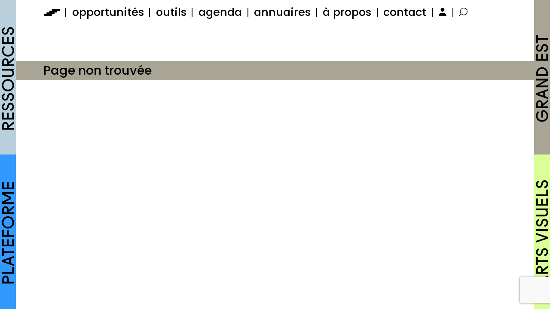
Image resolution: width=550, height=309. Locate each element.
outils (171, 12)
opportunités (108, 12)
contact (404, 12)
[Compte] (441, 12)
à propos (347, 12)
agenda (220, 12)
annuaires (282, 12)
